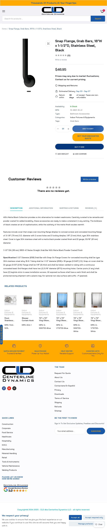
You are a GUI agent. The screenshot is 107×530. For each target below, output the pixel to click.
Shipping (58, 402)
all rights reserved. (81, 509)
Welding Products (9, 470)
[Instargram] (14, 388)
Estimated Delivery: (67, 91)
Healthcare (6, 436)
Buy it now (79, 147)
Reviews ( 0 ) (91, 208)
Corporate (6, 428)
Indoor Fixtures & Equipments (82, 117)
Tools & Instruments (10, 462)
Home (4, 29)
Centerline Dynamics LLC (59, 509)
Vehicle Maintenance (11, 466)
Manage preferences (87, 524)
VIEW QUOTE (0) (1, 334)
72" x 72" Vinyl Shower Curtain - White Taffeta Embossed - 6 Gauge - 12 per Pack (96, 319)
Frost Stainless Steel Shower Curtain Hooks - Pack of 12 (10, 319)
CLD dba (44, 509)
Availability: (60, 106)
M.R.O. (4, 445)
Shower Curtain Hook (28, 319)
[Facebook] (4, 388)
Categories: (60, 117)
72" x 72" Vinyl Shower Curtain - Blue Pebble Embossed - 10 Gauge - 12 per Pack (44, 319)
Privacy (58, 390)
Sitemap (58, 411)
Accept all (75, 517)
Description (16, 208)
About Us (59, 377)
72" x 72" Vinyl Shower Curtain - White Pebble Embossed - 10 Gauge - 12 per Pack (79, 319)
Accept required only (94, 517)
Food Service (7, 432)
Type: (57, 114)
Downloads (59, 394)
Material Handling (9, 453)
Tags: (57, 121)
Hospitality (6, 441)
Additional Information (41, 208)
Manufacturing (8, 449)
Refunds (58, 406)
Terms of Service (62, 398)
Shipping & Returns (69, 208)
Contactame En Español (65, 386)
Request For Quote (63, 373)
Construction (7, 424)
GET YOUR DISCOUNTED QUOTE (88, 137)
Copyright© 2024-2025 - (28, 509)
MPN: (57, 110)
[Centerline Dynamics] (52, 11)
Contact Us (59, 381)
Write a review (61, 60)
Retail (4, 457)
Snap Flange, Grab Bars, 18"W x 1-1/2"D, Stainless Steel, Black (78, 45)
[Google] (9, 388)
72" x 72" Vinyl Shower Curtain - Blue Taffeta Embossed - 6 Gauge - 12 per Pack (62, 319)
